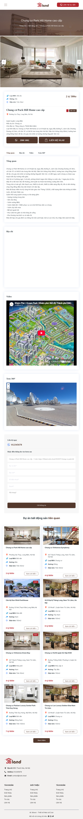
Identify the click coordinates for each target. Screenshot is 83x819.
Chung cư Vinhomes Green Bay (18, 653)
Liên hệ (7, 803)
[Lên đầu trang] (76, 807)
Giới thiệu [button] (34, 785)
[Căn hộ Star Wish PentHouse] (22, 588)
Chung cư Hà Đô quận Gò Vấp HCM (58, 653)
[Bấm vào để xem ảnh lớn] (41, 61)
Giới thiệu (8, 793)
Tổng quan (10, 153)
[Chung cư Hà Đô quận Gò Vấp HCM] (61, 641)
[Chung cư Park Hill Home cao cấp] (22, 535)
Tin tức (7, 799)
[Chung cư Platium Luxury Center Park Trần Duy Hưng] (22, 693)
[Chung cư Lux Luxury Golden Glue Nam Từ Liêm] (61, 693)
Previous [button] (4, 62)
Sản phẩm (8, 796)
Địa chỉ (21, 153)
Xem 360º (41, 153)
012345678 (16, 444)
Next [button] (79, 62)
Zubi (51, 812)
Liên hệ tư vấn (69, 5)
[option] (41, 61)
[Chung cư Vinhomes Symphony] (61, 535)
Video (31, 153)
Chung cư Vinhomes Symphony (57, 548)
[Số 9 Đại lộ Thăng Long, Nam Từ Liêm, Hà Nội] (61, 588)
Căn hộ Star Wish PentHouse (17, 600)
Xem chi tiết (31, 574)
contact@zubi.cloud (16, 776)
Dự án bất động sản (41, 518)
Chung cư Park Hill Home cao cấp (19, 548)
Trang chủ (8, 790)
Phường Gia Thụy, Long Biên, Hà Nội (21, 114)
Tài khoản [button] (9, 785)
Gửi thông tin (41, 505)
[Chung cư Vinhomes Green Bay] (22, 641)
